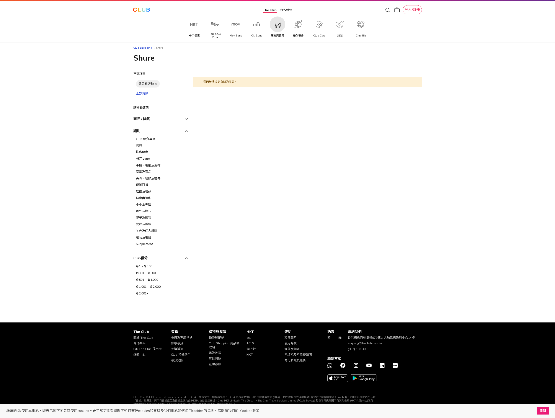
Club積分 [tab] (140, 258)
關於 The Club (143, 338)
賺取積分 (177, 343)
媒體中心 (139, 355)
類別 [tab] (136, 131)
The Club (270, 10)
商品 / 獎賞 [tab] (141, 119)
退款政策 (215, 353)
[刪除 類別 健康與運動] (156, 84)
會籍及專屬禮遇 (182, 338)
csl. (248, 338)
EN (340, 338)
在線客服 (215, 364)
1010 (250, 343)
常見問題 (215, 359)
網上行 (251, 349)
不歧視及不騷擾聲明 (298, 355)
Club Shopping (142, 48)
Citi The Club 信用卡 (147, 349)
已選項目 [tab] (139, 74)
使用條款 (290, 343)
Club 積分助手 (181, 355)
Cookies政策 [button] (249, 410)
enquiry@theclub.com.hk (365, 343)
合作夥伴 (286, 10)
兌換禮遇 (177, 349)
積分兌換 (177, 360)
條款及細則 (292, 349)
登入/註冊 (412, 9)
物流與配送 (216, 338)
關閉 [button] (543, 411)
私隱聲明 (290, 338)
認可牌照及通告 (295, 360)
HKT (249, 355)
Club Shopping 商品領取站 (224, 345)
